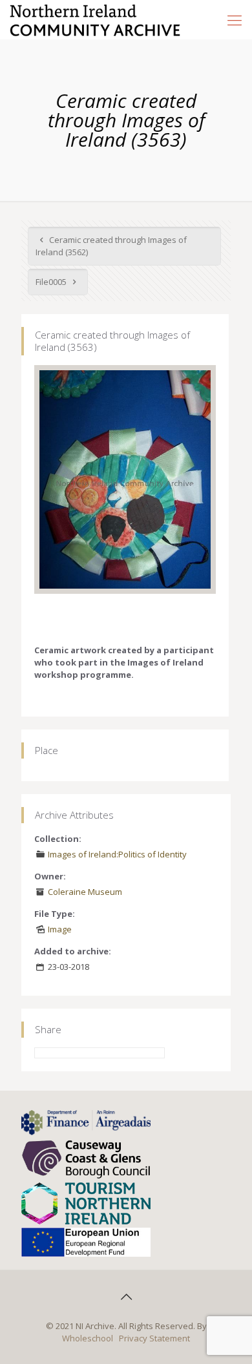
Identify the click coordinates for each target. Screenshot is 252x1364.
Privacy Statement (154, 1338)
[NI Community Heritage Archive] (95, 19)
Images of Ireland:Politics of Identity (117, 854)
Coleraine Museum (85, 891)
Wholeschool (87, 1338)
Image (60, 929)
